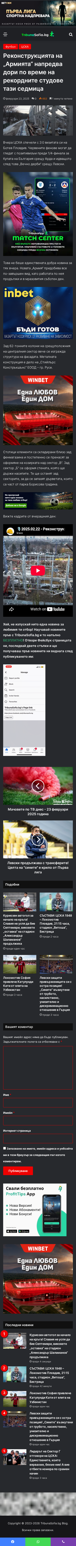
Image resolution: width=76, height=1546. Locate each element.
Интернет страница (17, 1130)
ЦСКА (25, 46)
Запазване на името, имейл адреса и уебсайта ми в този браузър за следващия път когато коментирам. (38, 1155)
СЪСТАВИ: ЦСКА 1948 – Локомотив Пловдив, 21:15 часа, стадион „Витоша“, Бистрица (56, 923)
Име (7, 1094)
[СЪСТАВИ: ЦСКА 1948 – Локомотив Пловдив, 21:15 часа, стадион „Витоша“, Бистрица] (56, 902)
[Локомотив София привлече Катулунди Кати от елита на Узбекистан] (19, 964)
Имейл (9, 1112)
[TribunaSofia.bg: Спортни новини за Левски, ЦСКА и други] (38, 34)
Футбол (10, 46)
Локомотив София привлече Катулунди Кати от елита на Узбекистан (50, 1397)
